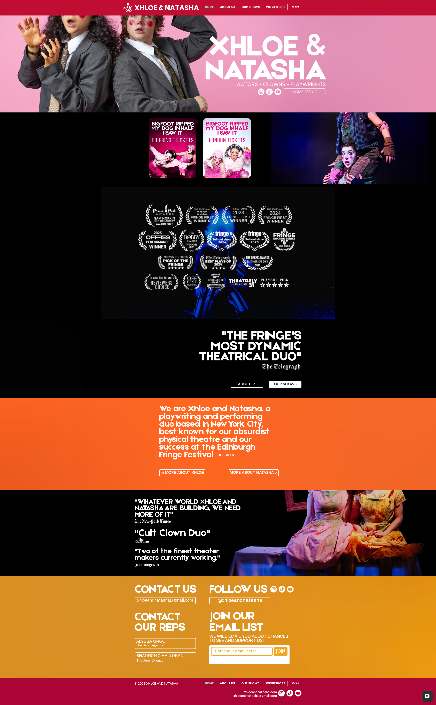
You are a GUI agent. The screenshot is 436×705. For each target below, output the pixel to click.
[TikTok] (269, 91)
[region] (166, 644)
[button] (225, 455)
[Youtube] (277, 91)
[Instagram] (261, 91)
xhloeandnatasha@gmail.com (255, 696)
